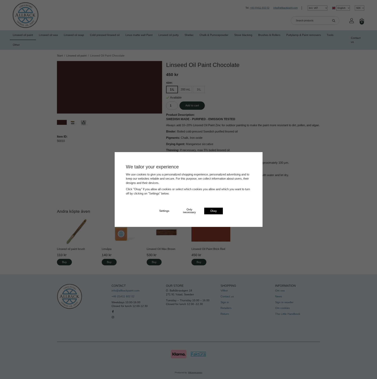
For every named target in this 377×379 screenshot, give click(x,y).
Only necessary (189, 211)
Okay (213, 210)
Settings (164, 210)
